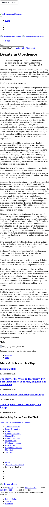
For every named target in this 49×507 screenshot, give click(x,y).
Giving (5, 11)
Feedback (9, 504)
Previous (8, 355)
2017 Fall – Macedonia (25, 48)
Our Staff (9, 450)
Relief (42, 7)
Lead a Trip (10, 445)
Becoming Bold (8, 368)
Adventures (9, 2)
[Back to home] (11, 14)
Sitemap (8, 501)
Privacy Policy (11, 499)
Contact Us (10, 436)
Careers (8, 431)
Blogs (7, 21)
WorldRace (27, 2)
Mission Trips (10, 441)
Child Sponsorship (13, 434)
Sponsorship (27, 7)
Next (7, 358)
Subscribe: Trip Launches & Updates (15, 422)
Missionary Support (13, 443)
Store (16, 11)
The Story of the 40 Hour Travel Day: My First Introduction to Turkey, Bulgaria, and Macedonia (23, 381)
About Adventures (12, 427)
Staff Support (10, 452)
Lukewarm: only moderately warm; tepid (22, 394)
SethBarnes (9, 7)
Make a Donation (12, 438)
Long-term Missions (13, 448)
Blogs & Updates (12, 429)
